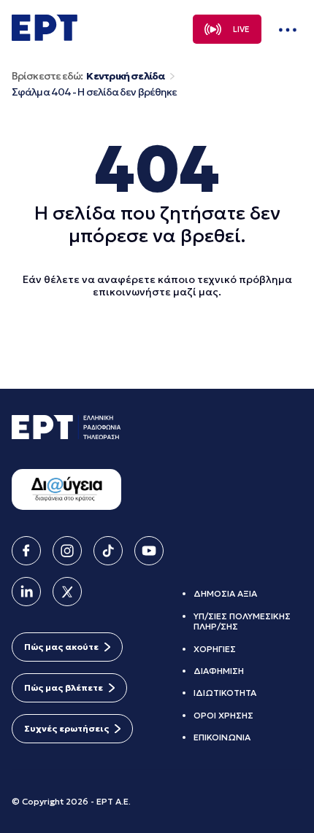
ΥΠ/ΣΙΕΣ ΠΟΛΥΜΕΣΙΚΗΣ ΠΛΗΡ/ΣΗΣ (242, 621)
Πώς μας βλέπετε (63, 687)
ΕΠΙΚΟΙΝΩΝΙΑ (222, 737)
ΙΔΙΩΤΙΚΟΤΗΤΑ (225, 692)
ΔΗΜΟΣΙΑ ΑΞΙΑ (225, 593)
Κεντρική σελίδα (125, 76)
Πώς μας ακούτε (61, 646)
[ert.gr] (44, 36)
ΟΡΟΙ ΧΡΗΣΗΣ (223, 715)
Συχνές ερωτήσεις (66, 728)
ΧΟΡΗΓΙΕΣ (215, 648)
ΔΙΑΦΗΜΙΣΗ (219, 670)
